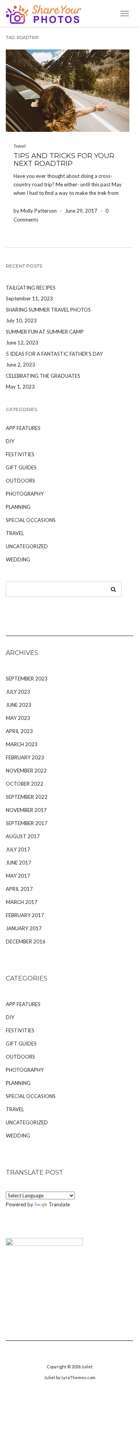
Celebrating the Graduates (43, 376)
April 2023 (19, 731)
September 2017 (26, 823)
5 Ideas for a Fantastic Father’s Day (54, 354)
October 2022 (24, 784)
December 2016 (26, 941)
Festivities (20, 454)
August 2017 (23, 836)
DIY (10, 441)
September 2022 (26, 797)
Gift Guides (21, 467)
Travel (19, 146)
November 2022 (26, 770)
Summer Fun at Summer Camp (45, 332)
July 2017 (18, 849)
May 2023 (18, 718)
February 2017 (25, 915)
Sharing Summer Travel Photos (48, 310)
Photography (25, 494)
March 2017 (21, 902)
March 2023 (21, 744)
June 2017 (18, 862)
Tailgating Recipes (31, 288)
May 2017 (18, 876)
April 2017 (19, 889)
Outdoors (20, 480)
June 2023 (18, 705)
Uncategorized (27, 546)
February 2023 (25, 757)
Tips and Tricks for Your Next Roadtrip (64, 160)
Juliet (87, 1366)
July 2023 (18, 692)
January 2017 (24, 928)
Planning (18, 507)
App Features (23, 428)
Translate (59, 1204)
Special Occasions (31, 520)
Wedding (18, 559)
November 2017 (26, 810)
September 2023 (26, 678)
